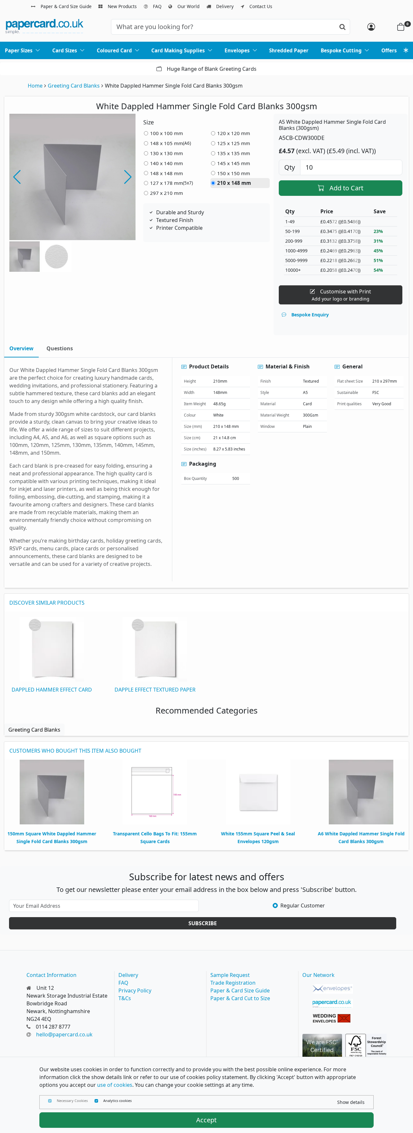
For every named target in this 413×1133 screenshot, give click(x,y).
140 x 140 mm (166, 163)
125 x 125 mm (233, 143)
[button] (128, 177)
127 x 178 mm (171, 183)
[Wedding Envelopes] (333, 1018)
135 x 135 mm (233, 153)
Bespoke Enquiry (310, 315)
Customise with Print (341, 295)
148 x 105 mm (170, 143)
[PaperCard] (333, 1004)
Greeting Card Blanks (74, 85)
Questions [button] (59, 348)
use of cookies (114, 1084)
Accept (206, 1120)
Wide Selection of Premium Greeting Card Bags (217, 68)
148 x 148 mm (166, 173)
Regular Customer (302, 905)
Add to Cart (346, 188)
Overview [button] (21, 348)
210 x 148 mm (234, 183)
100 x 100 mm (166, 133)
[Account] (371, 27)
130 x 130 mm (166, 153)
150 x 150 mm (233, 173)
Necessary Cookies (72, 1100)
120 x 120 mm (233, 133)
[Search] (342, 27)
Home (35, 85)
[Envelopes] (333, 989)
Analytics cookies (117, 1100)
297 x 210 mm (166, 193)
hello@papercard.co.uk (64, 1034)
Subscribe (202, 923)
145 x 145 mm (233, 163)
